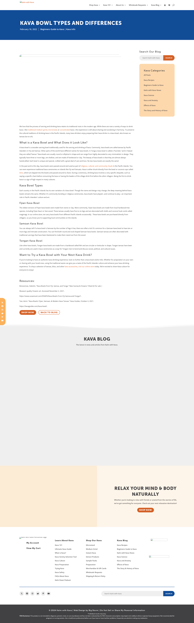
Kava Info (70, 29)
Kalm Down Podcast (63, 580)
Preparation (91, 564)
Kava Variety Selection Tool (66, 557)
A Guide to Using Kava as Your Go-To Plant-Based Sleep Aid (69, 397)
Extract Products (92, 557)
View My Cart (33, 548)
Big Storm (93, 610)
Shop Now (145, 510)
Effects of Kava (149, 105)
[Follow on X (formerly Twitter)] (2, 302)
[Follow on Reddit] (2, 313)
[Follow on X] (21, 593)
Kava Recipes (149, 80)
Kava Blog (155, 5)
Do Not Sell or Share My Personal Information (122, 610)
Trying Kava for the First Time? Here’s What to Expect (64, 434)
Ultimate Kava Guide (63, 549)
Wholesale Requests (137, 5)
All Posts (147, 75)
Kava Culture (60, 560)
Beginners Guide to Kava (52, 29)
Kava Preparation (62, 564)
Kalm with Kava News (152, 90)
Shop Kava (93, 5)
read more (30, 379)
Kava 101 (107, 5)
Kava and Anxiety (151, 100)
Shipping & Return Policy (95, 576)
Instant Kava (91, 553)
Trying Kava (59, 568)
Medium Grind (91, 549)
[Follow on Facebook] (2, 306)
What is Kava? (60, 553)
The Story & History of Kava (128, 568)
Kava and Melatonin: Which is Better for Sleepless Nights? (67, 361)
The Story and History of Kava (155, 110)
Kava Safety (59, 572)
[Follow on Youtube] (2, 320)
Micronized (90, 545)
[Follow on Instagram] (2, 310)
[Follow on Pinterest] (2, 317)
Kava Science (149, 95)
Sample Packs (91, 560)
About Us (120, 5)
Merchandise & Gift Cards (96, 568)
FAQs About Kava (62, 576)
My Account (32, 543)
